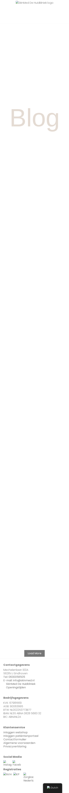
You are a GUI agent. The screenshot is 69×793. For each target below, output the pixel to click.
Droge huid (34, 549)
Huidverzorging (34, 583)
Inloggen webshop (15, 732)
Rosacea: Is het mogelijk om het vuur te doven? (34, 349)
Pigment (34, 263)
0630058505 (17, 677)
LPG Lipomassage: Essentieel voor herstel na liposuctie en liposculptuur (34, 200)
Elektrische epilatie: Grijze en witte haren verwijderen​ (34, 633)
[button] (23, 10)
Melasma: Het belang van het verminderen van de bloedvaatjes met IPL (34, 424)
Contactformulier (14, 739)
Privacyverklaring (14, 746)
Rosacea (34, 336)
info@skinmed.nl (23, 680)
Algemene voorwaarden (19, 743)
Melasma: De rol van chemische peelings (35, 499)
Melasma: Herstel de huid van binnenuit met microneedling (34, 275)
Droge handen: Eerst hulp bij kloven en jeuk (34, 562)
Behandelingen (34, 185)
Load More (34, 653)
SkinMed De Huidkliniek (21, 684)
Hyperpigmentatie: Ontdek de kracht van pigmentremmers (34, 533)
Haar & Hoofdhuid (34, 620)
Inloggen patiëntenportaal (20, 736)
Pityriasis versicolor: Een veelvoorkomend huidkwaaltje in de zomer (34, 597)
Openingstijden (16, 687)
